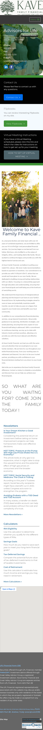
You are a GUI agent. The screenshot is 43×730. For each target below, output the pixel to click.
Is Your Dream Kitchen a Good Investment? (18, 432)
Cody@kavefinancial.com (16, 61)
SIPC (8, 672)
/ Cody (21, 712)
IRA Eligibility (10, 529)
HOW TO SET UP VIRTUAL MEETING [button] (21, 155)
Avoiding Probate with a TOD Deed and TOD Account (21, 496)
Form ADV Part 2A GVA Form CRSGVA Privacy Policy (17, 709)
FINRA (2, 672)
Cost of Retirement (13, 567)
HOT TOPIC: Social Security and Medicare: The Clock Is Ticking (19, 476)
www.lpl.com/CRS (32, 712)
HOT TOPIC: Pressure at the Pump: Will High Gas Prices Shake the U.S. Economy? (21, 453)
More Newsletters (13, 514)
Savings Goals (10, 541)
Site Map (4, 719)
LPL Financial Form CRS (10, 666)
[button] (35, 19)
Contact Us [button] (12, 97)
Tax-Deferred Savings (14, 554)
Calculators (10, 523)
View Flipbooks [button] (14, 124)
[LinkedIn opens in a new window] (6, 67)
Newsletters (11, 425)
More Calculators (13, 581)
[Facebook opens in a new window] (11, 67)
